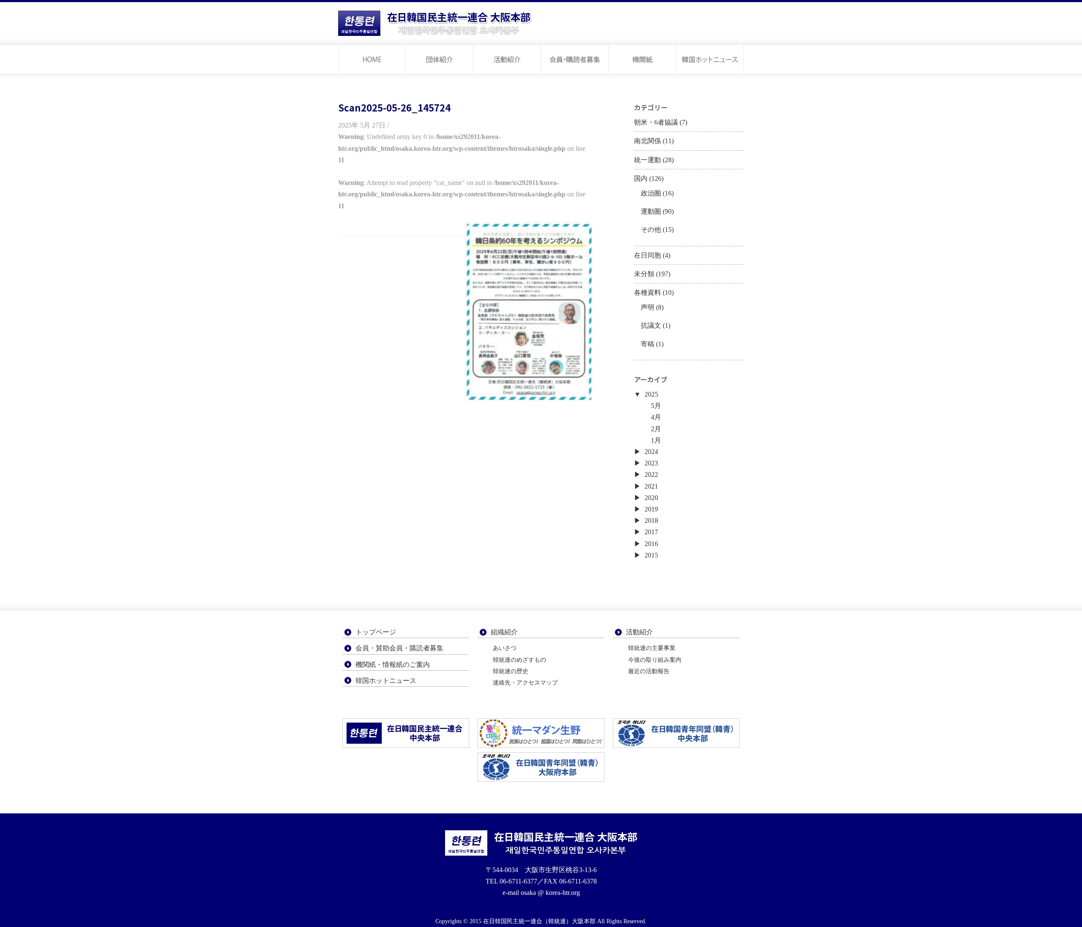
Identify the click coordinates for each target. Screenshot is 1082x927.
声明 (647, 307)
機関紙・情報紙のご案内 (392, 664)
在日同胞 (647, 255)
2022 (651, 474)
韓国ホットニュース (710, 58)
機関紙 (642, 58)
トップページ (372, 58)
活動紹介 (507, 58)
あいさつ (504, 648)
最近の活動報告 (648, 671)
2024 (651, 451)
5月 (656, 405)
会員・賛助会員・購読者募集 (399, 648)
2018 (651, 520)
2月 (656, 428)
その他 (651, 229)
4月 (656, 417)
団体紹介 (439, 58)
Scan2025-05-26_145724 (394, 107)
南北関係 (647, 140)
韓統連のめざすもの (519, 660)
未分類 (644, 273)
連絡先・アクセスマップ (525, 683)
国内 (641, 178)
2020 (651, 497)
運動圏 (651, 211)
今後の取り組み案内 (654, 660)
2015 (651, 555)
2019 (651, 509)
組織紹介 (504, 632)
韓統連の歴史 (510, 671)
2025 (651, 394)
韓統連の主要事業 (651, 648)
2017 (651, 532)
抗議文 (651, 325)
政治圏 (651, 193)
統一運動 (647, 159)
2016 (651, 543)
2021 (651, 486)
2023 (651, 463)
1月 (656, 440)
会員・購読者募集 (575, 58)
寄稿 (647, 344)
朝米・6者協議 (656, 122)
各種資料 (647, 292)
